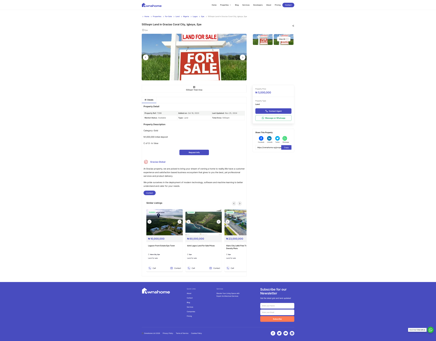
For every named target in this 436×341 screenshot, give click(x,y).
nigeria (186, 16)
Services (246, 5)
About (268, 5)
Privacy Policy (168, 333)
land (178, 16)
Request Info (194, 152)
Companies (191, 311)
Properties (224, 5)
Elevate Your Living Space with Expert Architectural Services (228, 294)
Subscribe (277, 319)
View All (282, 39)
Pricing (278, 5)
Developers (258, 5)
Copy (286, 147)
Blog (237, 5)
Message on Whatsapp (275, 118)
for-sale (168, 16)
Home (214, 5)
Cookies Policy (196, 333)
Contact (288, 5)
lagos (195, 16)
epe (202, 16)
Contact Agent (275, 111)
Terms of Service (182, 333)
